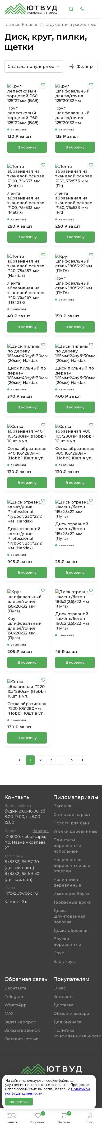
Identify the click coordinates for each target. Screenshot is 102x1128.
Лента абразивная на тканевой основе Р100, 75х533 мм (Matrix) (25, 203)
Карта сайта (16, 901)
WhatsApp (16, 1005)
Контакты (63, 996)
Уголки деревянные (75, 831)
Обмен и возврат (72, 1013)
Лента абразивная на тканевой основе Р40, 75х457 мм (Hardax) (25, 293)
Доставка (63, 1005)
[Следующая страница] (82, 760)
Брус (58, 953)
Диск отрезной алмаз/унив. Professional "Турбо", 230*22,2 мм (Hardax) (24, 538)
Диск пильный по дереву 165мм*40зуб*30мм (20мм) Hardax (27, 375)
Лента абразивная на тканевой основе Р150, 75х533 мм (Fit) (73, 203)
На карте (40, 831)
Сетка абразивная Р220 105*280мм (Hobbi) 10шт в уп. (26, 708)
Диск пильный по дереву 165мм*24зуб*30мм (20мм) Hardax (75, 375)
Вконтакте (16, 988)
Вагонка (62, 806)
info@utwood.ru (21, 893)
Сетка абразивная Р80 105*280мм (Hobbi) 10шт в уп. (74, 453)
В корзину (27, 147)
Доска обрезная (71, 930)
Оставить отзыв (21, 1038)
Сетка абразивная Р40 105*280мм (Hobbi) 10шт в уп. (26, 453)
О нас (59, 988)
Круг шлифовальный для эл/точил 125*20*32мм (72, 115)
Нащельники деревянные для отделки (71, 865)
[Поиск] (71, 9)
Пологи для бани (72, 823)
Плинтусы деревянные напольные (67, 845)
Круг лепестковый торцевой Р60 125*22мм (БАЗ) (22, 115)
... (61, 760)
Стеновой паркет (71, 814)
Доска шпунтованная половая (69, 916)
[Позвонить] (82, 9)
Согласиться (19, 1102)
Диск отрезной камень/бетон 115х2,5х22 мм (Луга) (71, 531)
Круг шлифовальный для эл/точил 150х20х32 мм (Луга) (24, 628)
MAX (9, 1013)
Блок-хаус (64, 961)
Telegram (15, 996)
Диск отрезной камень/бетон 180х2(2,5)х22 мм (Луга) (72, 621)
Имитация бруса (71, 893)
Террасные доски (72, 902)
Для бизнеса (67, 1022)
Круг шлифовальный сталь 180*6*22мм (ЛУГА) (73, 285)
